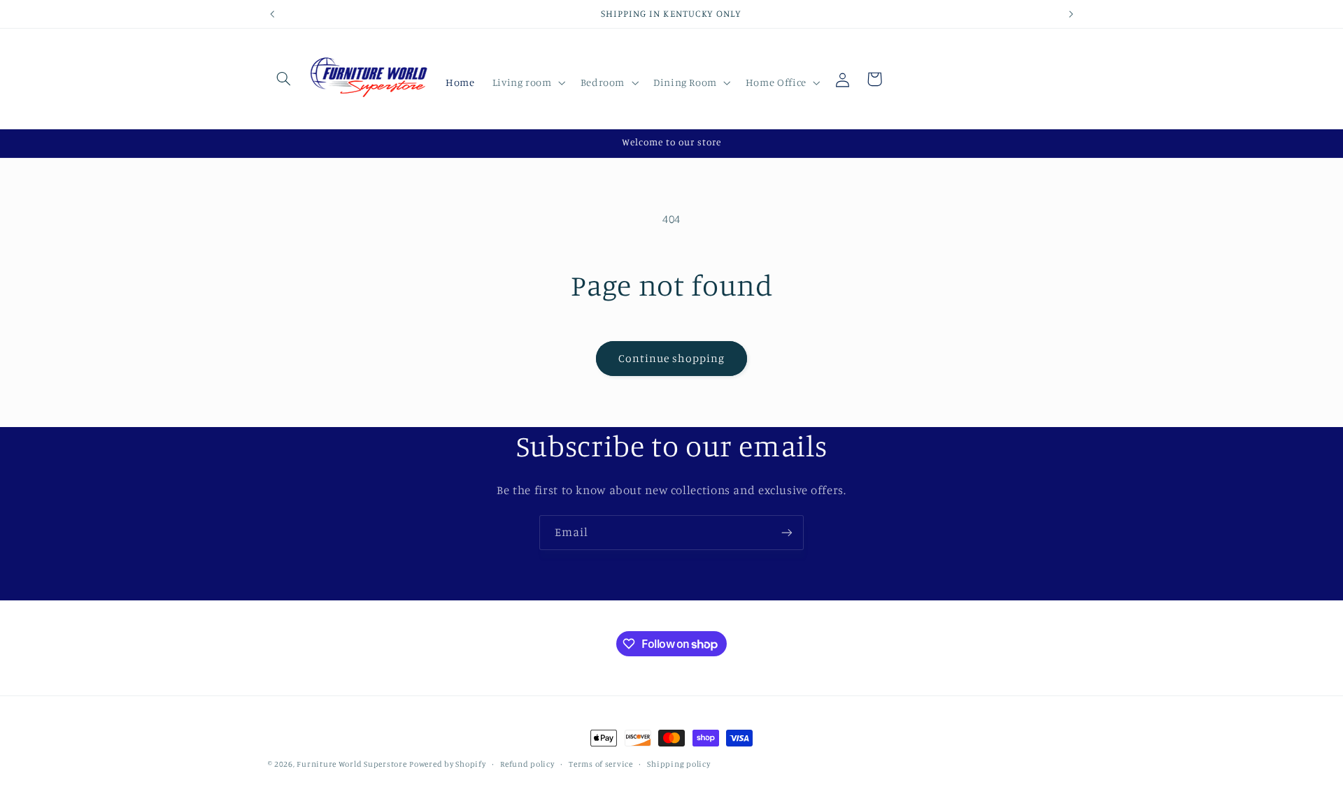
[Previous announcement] (272, 14)
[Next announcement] (1071, 14)
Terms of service (601, 764)
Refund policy (527, 764)
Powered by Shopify (447, 764)
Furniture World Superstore (351, 764)
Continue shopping (671, 358)
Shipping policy (678, 764)
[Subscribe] (787, 532)
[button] (284, 79)
